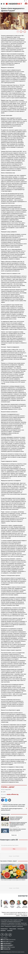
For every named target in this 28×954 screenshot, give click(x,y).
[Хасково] (14, 4)
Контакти (22, 896)
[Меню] (4, 4)
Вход (14, 848)
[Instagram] (6, 934)
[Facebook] (2, 934)
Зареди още (14, 835)
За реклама (9, 930)
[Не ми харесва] (25, 31)
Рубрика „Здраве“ (8, 787)
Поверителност (4, 928)
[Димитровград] (8, 939)
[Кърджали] (7, 941)
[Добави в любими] (18, 31)
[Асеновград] (7, 945)
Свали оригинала (4, 13)
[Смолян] (8, 947)
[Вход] (26, 3)
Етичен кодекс (21, 928)
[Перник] (5, 949)
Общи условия (12, 928)
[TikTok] (10, 934)
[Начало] (1, 4)
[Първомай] (6, 943)
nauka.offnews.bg (12, 794)
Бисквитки (3, 930)
